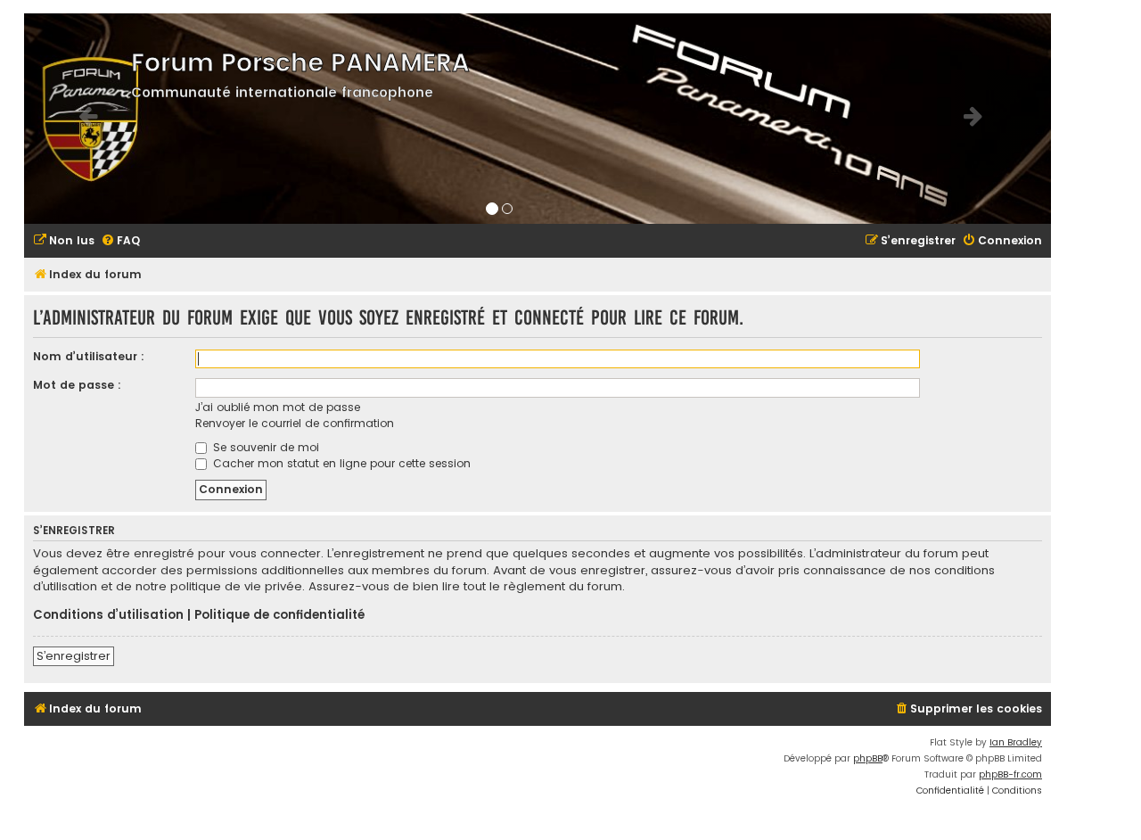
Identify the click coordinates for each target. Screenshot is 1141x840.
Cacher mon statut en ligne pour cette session (340, 463)
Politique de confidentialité (279, 615)
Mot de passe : (77, 384)
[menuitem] (63, 241)
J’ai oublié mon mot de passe (277, 407)
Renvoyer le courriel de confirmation (294, 423)
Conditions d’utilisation (108, 615)
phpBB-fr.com (1010, 774)
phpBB (867, 758)
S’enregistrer (74, 655)
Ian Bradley (1015, 742)
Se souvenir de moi (264, 447)
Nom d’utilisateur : (88, 356)
